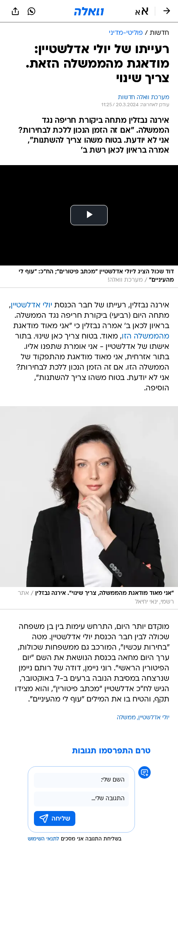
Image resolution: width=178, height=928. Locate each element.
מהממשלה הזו (145, 337)
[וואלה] (89, 11)
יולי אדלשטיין (31, 305)
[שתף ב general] (15, 11)
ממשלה (126, 718)
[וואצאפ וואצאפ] (31, 11)
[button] (141, 11)
